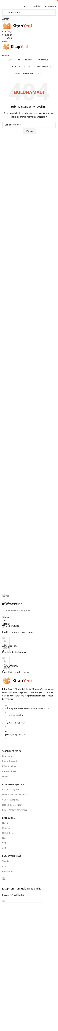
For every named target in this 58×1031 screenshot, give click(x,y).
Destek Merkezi (9, 761)
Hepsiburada (8, 871)
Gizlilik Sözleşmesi (10, 800)
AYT (4, 848)
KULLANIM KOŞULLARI (13, 784)
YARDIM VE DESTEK (11, 751)
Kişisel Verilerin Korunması (14, 810)
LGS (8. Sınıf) (8, 833)
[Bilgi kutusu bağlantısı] (29, 603)
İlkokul (5, 823)
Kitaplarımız (7, 756)
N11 (4, 866)
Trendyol (6, 861)
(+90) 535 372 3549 (16, 723)
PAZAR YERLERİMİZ (11, 856)
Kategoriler (9, 818)
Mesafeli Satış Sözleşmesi (14, 795)
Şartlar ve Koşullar (10, 789)
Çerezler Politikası (10, 771)
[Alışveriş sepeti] (3, 51)
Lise (4, 838)
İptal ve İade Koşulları (12, 805)
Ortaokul (6, 828)
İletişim (5, 776)
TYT (4, 843)
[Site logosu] (18, 26)
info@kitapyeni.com (16, 735)
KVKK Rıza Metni (10, 766)
